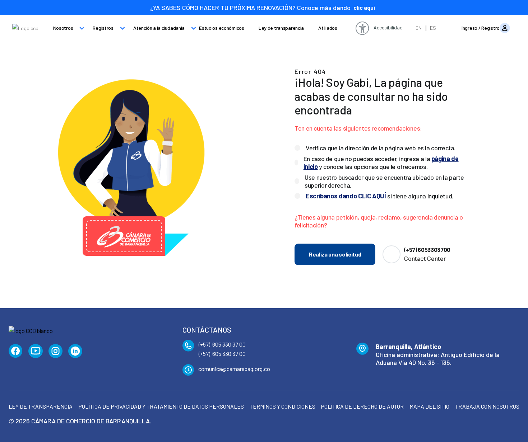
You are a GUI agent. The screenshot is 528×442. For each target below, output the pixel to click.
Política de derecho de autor (362, 406)
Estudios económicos (221, 28)
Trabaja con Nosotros (487, 406)
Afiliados (327, 28)
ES (433, 28)
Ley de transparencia (281, 28)
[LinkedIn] (75, 351)
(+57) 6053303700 (427, 249)
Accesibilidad (388, 27)
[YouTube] (35, 351)
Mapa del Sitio (429, 406)
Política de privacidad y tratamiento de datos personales (161, 406)
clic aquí (364, 7)
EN (419, 28)
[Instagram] (55, 351)
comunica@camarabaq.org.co (234, 368)
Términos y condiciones (282, 406)
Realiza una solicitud (335, 254)
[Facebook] (16, 351)
